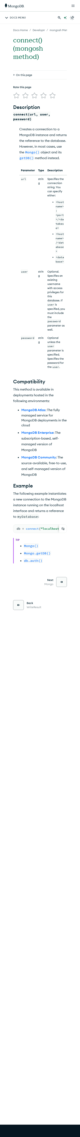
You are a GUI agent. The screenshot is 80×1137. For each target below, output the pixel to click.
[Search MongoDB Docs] (59, 18)
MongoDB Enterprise (37, 432)
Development (41, 30)
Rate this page (22, 87)
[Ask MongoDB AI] (65, 18)
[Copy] (63, 529)
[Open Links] (73, 6)
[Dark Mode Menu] (72, 18)
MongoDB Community (38, 457)
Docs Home (20, 30)
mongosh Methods (61, 30)
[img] (16, 95)
